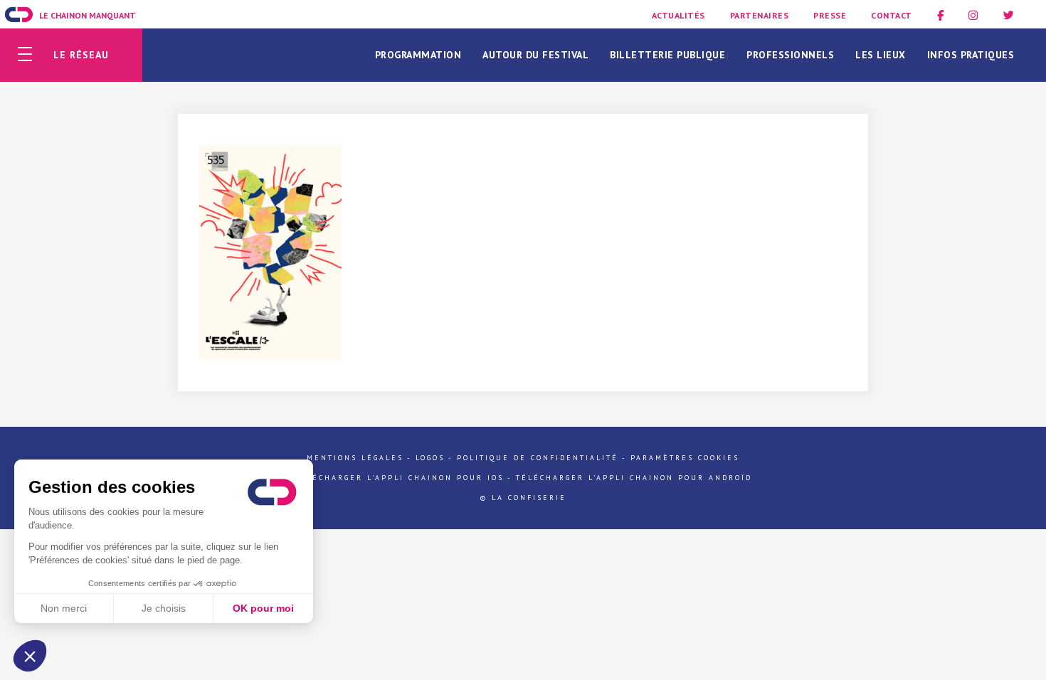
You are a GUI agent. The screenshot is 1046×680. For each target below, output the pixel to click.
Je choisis (164, 608)
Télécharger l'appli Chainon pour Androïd (634, 477)
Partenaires (759, 15)
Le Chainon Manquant (87, 15)
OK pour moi (263, 608)
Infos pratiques (971, 54)
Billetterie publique (667, 54)
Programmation (418, 54)
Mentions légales (355, 457)
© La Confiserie (523, 497)
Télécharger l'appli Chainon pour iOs (399, 477)
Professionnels (790, 54)
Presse (829, 15)
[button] (30, 656)
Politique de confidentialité (537, 457)
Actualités (678, 15)
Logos (430, 457)
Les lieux (880, 54)
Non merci (64, 608)
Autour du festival (535, 54)
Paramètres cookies (684, 457)
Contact (891, 15)
